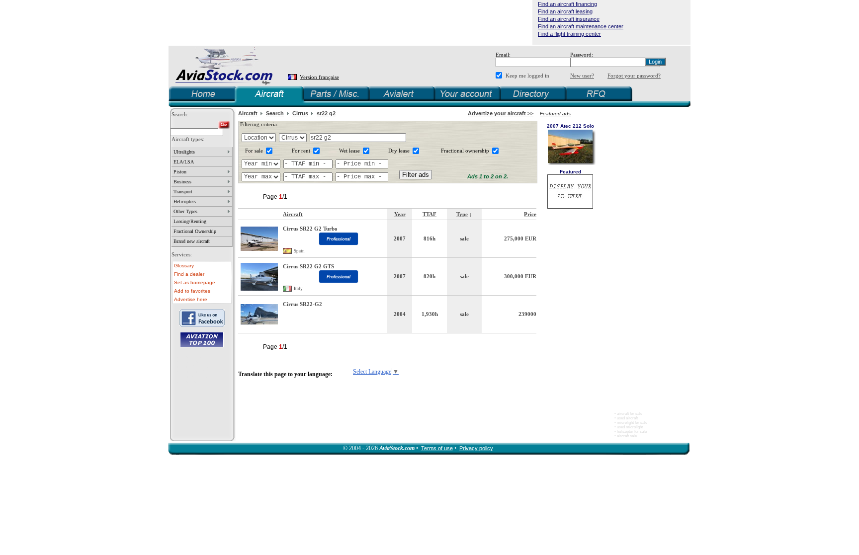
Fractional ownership (465, 151)
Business (182, 181)
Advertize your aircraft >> (500, 113)
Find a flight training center (569, 34)
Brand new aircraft (191, 241)
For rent (301, 151)
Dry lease (399, 151)
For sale (254, 151)
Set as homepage (194, 282)
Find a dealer (189, 274)
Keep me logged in (527, 76)
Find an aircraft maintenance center (580, 26)
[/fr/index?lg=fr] (293, 77)
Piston (179, 171)
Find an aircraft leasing (565, 11)
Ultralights (184, 152)
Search (275, 113)
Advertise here (190, 299)
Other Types (185, 211)
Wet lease (349, 151)
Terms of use (437, 448)
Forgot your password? (634, 76)
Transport (182, 191)
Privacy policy (476, 448)
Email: (503, 55)
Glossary (184, 265)
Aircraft (248, 113)
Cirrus (300, 113)
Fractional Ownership (194, 231)
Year (400, 214)
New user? (582, 76)
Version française (319, 77)
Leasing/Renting (189, 221)
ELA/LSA (183, 161)
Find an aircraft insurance (569, 19)
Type (462, 214)
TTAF (429, 214)
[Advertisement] (350, 22)
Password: (581, 55)
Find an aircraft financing (567, 4)
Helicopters (184, 201)
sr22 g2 (326, 113)
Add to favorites (192, 291)
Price (530, 214)
